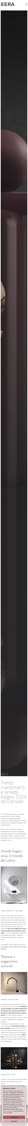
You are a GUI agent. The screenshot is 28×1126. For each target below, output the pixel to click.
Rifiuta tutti (14, 1121)
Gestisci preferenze (8, 1111)
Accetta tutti (14, 1117)
